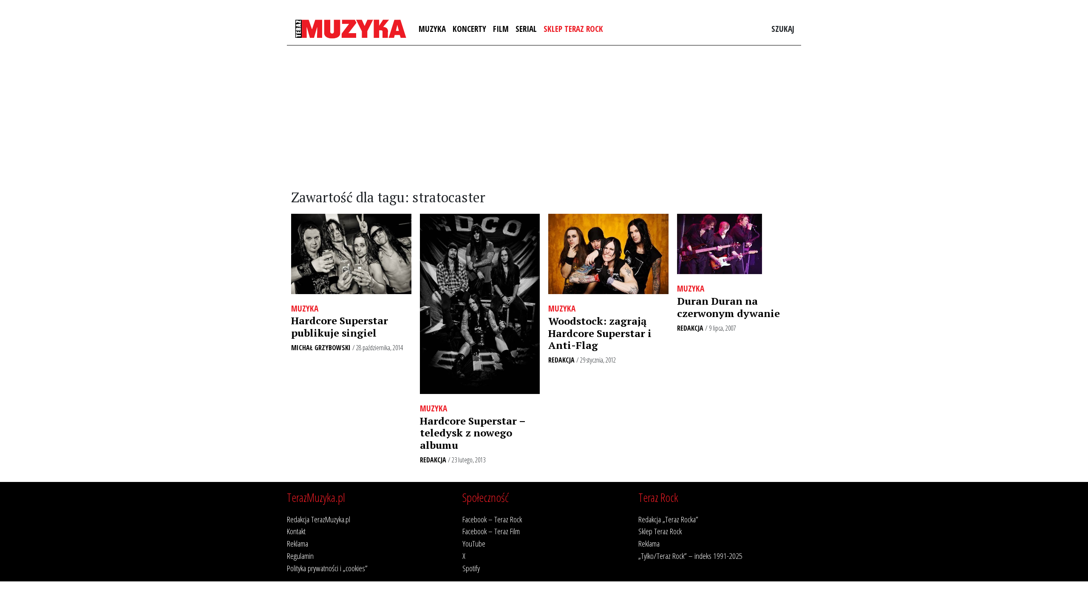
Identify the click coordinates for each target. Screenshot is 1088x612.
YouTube (473, 543)
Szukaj (782, 28)
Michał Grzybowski (321, 347)
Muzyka (432, 28)
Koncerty (469, 28)
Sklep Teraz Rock (573, 28)
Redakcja (433, 460)
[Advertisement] (544, 117)
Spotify (471, 568)
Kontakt (296, 531)
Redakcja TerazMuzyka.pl (318, 519)
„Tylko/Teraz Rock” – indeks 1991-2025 (690, 555)
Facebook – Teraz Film (491, 531)
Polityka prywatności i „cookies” (327, 568)
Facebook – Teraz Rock (492, 519)
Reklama (297, 543)
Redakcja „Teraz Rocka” (668, 519)
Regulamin (300, 555)
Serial (526, 28)
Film (501, 28)
